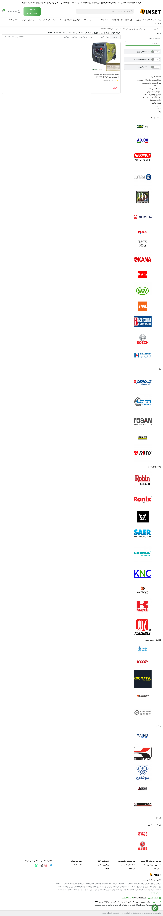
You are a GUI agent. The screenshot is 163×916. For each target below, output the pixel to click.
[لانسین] (142, 696)
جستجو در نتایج (154, 38)
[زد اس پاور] (142, 517)
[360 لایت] (142, 127)
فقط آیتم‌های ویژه (144, 67)
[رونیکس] (142, 500)
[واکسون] (142, 804)
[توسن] (142, 422)
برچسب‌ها (153, 29)
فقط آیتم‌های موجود (143, 52)
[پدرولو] (142, 382)
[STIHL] (142, 306)
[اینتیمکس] (142, 217)
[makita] (142, 275)
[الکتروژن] (142, 177)
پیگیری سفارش (28, 19)
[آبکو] (142, 140)
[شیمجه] (142, 553)
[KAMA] (142, 259)
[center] (132, 11)
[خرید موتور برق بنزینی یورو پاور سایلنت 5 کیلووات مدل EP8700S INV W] (81, 874)
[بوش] (142, 339)
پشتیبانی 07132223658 (32, 11)
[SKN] (142, 291)
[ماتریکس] (142, 736)
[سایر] (142, 534)
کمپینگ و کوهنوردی (120, 19)
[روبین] (142, 480)
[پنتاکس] (142, 402)
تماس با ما (13, 19)
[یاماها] (142, 845)
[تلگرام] (51, 865)
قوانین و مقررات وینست (70, 19)
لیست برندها (156, 117)
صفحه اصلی (156, 76)
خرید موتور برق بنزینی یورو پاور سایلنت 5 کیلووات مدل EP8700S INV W (123, 29)
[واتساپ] (37, 865)
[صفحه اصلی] (160, 29)
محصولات (104, 19)
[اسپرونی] (142, 157)
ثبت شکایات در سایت (47, 19)
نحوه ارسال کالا (89, 19)
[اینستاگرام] (46, 865)
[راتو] (142, 453)
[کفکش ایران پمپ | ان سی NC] (142, 649)
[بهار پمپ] (142, 355)
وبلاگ (159, 111)
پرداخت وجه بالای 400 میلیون (148, 19)
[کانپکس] (142, 590)
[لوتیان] (142, 712)
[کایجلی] (142, 627)
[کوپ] (142, 662)
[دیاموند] (142, 438)
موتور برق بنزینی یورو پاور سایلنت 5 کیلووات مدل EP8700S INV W (106, 75)
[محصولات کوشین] (142, 753)
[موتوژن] (142, 773)
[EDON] (142, 232)
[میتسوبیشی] (142, 788)
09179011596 (128, 898)
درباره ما (158, 24)
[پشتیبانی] (41, 865)
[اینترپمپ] (142, 197)
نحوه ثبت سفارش (154, 91)
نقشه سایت (156, 103)
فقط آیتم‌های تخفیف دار (142, 59)
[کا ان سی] (142, 573)
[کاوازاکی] (142, 607)
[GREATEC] (142, 243)
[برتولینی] (142, 322)
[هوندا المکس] (142, 834)
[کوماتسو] (142, 679)
